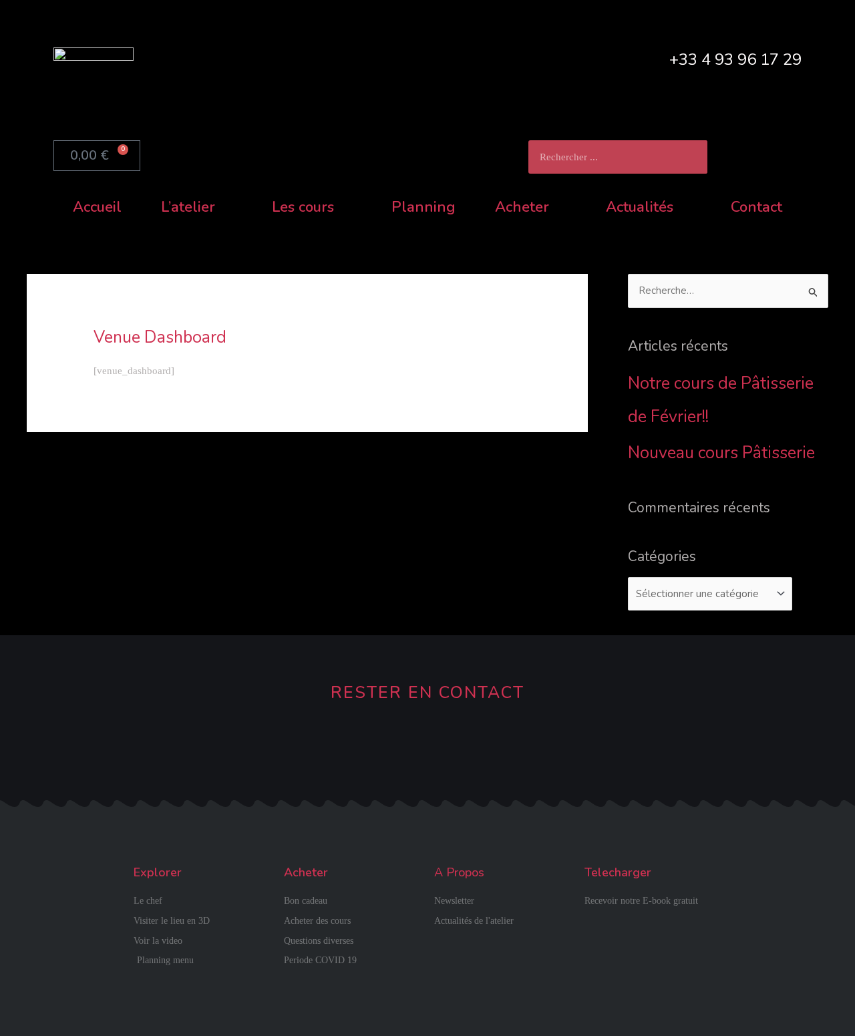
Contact (756, 207)
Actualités (639, 207)
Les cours (303, 207)
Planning (423, 207)
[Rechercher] (690, 157)
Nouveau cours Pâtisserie (721, 453)
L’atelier (188, 207)
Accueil (97, 207)
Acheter (522, 207)
